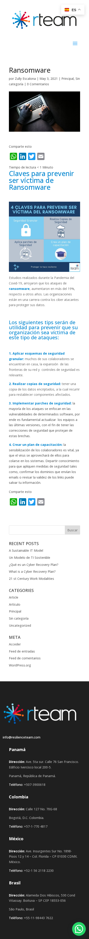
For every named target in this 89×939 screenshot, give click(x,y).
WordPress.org (20, 665)
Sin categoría (19, 618)
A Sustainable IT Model (26, 550)
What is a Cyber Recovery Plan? (32, 571)
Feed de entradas (22, 651)
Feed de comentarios (25, 658)
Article (13, 597)
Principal (67, 78)
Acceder (15, 644)
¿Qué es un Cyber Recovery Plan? (33, 564)
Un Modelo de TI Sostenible (29, 557)
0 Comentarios (38, 84)
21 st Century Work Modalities (31, 578)
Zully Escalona (25, 78)
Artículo (14, 604)
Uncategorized (20, 625)
